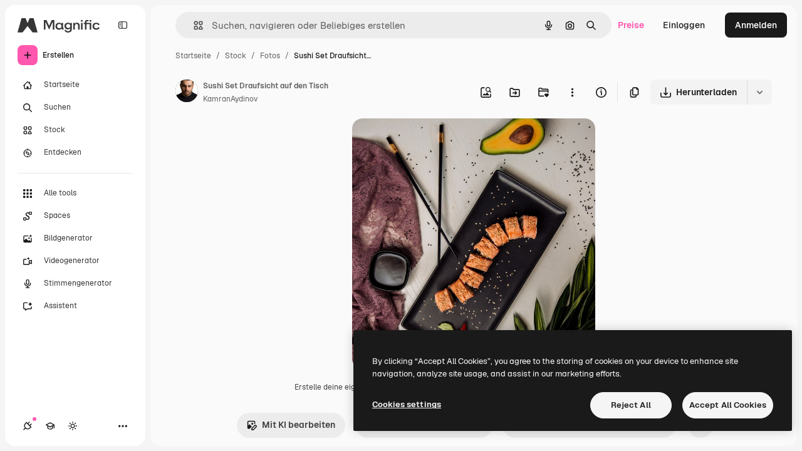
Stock (235, 56)
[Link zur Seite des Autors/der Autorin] (186, 93)
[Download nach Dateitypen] (759, 92)
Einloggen (684, 25)
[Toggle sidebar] (123, 25)
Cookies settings (406, 404)
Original (432, 142)
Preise (631, 25)
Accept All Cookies (727, 405)
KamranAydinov (230, 99)
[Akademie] (50, 426)
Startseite (193, 56)
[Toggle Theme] (73, 426)
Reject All (631, 405)
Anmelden (756, 25)
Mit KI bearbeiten (298, 424)
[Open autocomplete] (193, 25)
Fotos (270, 56)
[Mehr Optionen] (572, 92)
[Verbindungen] (28, 426)
